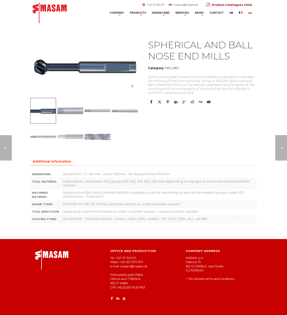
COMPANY (117, 12)
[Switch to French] (240, 13)
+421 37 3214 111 (155, 4)
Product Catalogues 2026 (232, 5)
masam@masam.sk (186, 4)
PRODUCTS (138, 12)
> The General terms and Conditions (210, 279)
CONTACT (216, 12)
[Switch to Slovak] (231, 13)
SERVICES (182, 12)
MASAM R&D (160, 12)
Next (132, 86)
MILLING (172, 68)
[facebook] (111, 298)
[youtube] (124, 298)
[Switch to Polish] (250, 13)
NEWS (199, 12)
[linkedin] (117, 298)
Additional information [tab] (52, 161)
